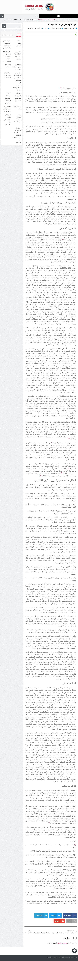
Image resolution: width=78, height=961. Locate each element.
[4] (68, 468)
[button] (58, 15)
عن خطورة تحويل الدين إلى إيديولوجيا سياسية (17, 55)
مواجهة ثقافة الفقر (17, 107)
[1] (63, 239)
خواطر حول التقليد (8, 65)
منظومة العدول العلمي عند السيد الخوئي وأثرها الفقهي (6, 44)
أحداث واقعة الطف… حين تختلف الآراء (7, 75)
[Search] (2, 16)
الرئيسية (52, 19)
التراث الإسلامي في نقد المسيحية (62, 24)
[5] (61, 473)
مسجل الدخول (62, 943)
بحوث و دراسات (42, 19)
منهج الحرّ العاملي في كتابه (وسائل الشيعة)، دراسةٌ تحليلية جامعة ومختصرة (17, 135)
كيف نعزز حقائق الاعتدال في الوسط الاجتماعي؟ (7, 119)
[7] (49, 823)
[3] (52, 442)
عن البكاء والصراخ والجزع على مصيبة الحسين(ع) (17, 97)
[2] (69, 438)
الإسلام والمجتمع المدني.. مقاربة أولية (17, 118)
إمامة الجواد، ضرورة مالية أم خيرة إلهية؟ (17, 67)
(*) (75, 845)
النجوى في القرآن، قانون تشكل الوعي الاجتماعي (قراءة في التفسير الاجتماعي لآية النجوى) (17, 81)
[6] (40, 475)
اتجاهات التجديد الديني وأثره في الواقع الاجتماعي (7, 98)
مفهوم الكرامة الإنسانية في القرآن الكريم (7, 109)
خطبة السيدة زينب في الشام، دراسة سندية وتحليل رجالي (7, 56)
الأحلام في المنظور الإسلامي (18, 43)
